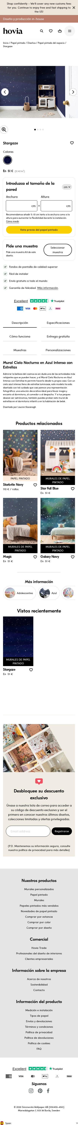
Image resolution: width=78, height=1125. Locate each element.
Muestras (19, 350)
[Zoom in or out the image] (4, 130)
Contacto (39, 990)
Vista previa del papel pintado (39, 229)
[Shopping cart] (59, 31)
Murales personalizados (39, 889)
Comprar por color (39, 922)
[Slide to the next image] (73, 92)
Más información (47, 288)
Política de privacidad (39, 1032)
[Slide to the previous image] (5, 92)
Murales (39, 900)
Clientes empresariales (39, 959)
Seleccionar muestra (58, 250)
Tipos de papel (39, 1015)
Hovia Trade (39, 948)
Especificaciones (58, 323)
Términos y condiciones (39, 1026)
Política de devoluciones (39, 1037)
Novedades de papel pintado (39, 911)
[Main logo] (13, 31)
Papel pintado (18, 42)
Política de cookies (39, 1043)
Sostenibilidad (39, 984)
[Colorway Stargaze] (7, 160)
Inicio (6, 42)
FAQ (39, 1049)
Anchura (21, 201)
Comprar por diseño (39, 927)
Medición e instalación (39, 1010)
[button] (50, 31)
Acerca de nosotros (39, 979)
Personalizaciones (58, 350)
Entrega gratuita (58, 336)
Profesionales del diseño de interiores (39, 953)
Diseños (31, 42)
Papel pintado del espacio (51, 42)
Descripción (20, 323)
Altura (55, 201)
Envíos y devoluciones (39, 1021)
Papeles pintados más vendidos (39, 905)
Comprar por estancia (39, 916)
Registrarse (62, 831)
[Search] (41, 31)
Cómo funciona (19, 336)
